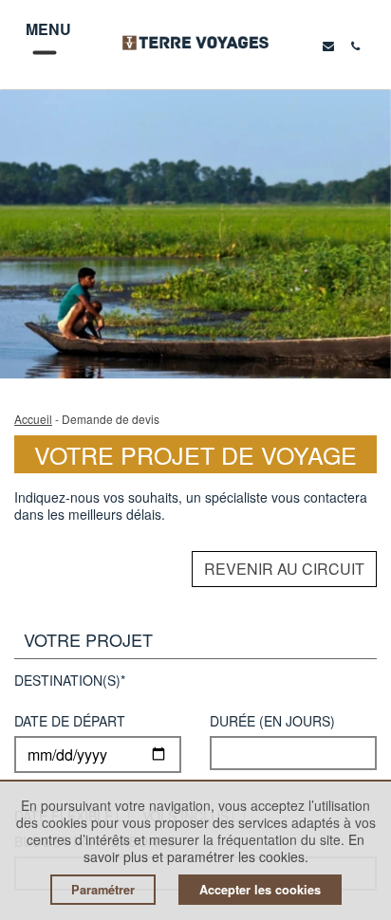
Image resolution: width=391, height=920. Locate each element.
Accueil (33, 419)
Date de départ (69, 722)
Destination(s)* (69, 681)
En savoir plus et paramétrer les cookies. (224, 848)
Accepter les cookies (260, 889)
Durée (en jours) (272, 722)
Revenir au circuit (284, 569)
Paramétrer (103, 889)
